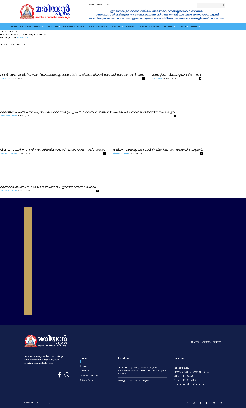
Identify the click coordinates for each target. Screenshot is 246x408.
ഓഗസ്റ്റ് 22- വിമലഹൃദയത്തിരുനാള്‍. (176, 74)
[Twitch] (207, 403)
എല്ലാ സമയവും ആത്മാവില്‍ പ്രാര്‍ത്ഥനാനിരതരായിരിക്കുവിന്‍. (157, 149)
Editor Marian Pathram (8, 116)
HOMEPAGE (22, 37)
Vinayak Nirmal (157, 78)
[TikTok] (200, 403)
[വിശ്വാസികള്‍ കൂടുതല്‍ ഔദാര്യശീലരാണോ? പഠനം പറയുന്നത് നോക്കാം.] (53, 134)
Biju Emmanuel (5, 78)
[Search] (223, 5)
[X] (214, 403)
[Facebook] (59, 375)
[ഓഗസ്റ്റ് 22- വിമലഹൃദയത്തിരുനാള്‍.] (176, 59)
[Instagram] (194, 403)
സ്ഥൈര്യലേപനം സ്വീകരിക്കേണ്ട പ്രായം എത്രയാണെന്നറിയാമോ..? (49, 187)
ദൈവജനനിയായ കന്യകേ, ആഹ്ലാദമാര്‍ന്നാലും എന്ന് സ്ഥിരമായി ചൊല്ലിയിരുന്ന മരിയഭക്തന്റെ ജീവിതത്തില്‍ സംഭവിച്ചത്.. (88, 112)
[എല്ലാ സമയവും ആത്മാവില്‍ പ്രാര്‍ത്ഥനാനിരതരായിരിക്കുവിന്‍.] (157, 134)
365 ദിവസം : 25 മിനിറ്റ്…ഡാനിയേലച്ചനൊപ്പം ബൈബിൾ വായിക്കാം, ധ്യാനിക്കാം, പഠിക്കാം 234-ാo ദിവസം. (72, 74)
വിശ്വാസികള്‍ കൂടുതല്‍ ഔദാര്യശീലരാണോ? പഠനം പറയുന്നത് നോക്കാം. (53, 149)
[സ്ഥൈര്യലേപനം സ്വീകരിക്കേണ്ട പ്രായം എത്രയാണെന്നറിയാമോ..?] (49, 172)
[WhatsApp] (67, 375)
